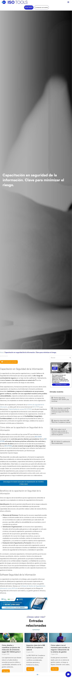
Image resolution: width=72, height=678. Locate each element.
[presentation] (1, 675)
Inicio (1, 352)
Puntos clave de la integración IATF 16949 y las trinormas (60, 399)
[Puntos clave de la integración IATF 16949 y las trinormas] (53, 637)
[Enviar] (70, 358)
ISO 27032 (8, 446)
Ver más (5, 669)
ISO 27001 (36, 407)
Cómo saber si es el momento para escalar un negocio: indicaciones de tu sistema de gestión (60, 431)
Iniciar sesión (28, 7)
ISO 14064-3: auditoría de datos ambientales (61, 442)
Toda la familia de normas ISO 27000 (20, 409)
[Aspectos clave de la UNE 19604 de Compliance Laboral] (11, 637)
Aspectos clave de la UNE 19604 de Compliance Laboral (61, 421)
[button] (37, 674)
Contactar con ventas (41, 7)
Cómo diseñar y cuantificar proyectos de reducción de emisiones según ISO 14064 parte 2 (61, 410)
